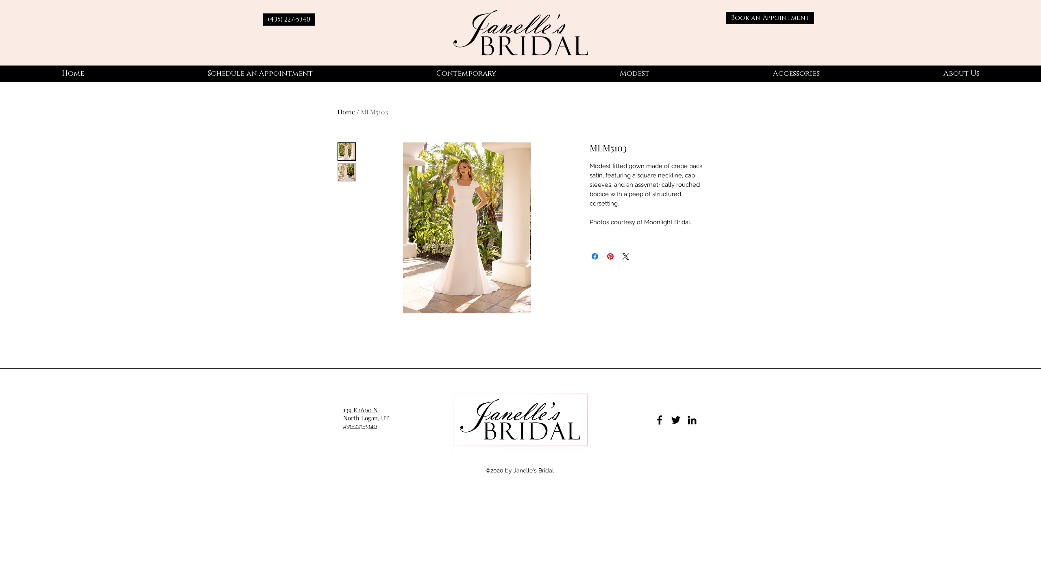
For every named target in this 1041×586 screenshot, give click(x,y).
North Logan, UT (366, 418)
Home (346, 111)
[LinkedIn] (692, 420)
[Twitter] (676, 420)
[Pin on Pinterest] (610, 256)
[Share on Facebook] (595, 256)
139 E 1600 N (360, 410)
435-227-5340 (360, 426)
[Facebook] (659, 420)
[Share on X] (626, 256)
